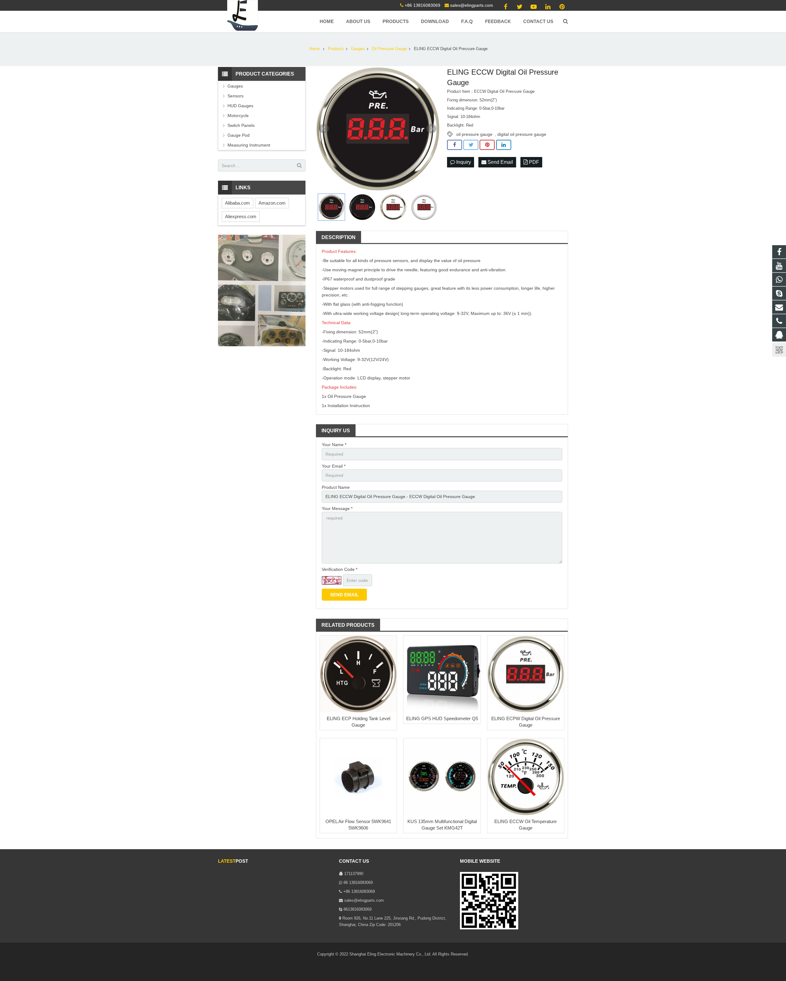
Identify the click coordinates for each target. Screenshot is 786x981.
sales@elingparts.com (471, 5)
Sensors (235, 95)
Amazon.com (272, 203)
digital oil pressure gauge (521, 134)
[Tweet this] (470, 145)
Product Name (336, 487)
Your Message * (337, 508)
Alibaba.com (237, 203)
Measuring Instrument (249, 145)
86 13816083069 (358, 883)
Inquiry (463, 162)
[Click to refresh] (331, 580)
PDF (533, 162)
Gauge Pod (239, 135)
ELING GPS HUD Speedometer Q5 (442, 718)
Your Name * (334, 444)
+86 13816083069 (422, 5)
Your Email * (333, 466)
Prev (324, 129)
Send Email (499, 162)
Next (431, 129)
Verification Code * (339, 569)
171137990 (353, 874)
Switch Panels (241, 125)
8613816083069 (358, 909)
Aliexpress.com (240, 216)
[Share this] (454, 145)
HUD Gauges (240, 105)
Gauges (235, 86)
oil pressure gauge (474, 134)
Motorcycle (238, 115)
